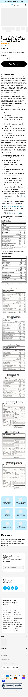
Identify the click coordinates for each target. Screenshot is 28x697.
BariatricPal (4, 45)
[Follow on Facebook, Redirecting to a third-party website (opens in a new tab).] (5, 588)
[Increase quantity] (12, 59)
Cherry (18, 213)
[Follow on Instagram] (8, 588)
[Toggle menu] (2, 5)
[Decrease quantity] (3, 59)
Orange (11, 213)
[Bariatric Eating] (15, 5)
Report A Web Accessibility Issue (11, 690)
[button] (25, 5)
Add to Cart (14, 64)
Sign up (20, 568)
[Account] (22, 5)
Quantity (3, 55)
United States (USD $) (9, 667)
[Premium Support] (16, 588)
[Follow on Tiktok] (12, 588)
